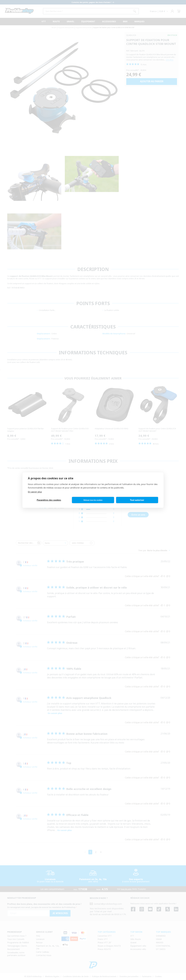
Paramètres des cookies (49, 500)
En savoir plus (35, 491)
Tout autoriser (137, 500)
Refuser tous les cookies (93, 500)
